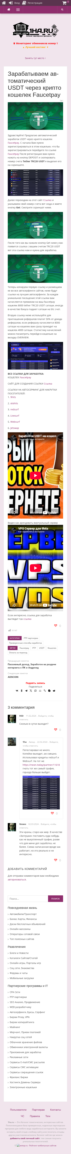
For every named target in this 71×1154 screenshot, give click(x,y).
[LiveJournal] (45, 691)
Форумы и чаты (19, 973)
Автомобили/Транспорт (23, 914)
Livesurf (14, 415)
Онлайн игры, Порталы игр (25, 963)
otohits (14, 403)
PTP (34, 648)
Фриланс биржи (19, 1077)
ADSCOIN (13, 677)
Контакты (55, 1109)
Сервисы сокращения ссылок (26, 1072)
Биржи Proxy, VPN (20, 1017)
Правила (35, 1116)
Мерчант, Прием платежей (25, 1032)
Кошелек (52, 648)
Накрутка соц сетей (21, 1037)
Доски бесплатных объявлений (27, 924)
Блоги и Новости (19, 953)
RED (21, 715)
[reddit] (54, 691)
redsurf (14, 409)
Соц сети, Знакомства (22, 968)
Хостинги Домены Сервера (25, 1082)
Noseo (22, 824)
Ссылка (47, 200)
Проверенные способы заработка (25, 642)
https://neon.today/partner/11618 (41, 764)
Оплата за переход (18, 652)
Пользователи (18, 1109)
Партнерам (38, 1109)
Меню (16, 9)
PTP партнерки (31, 638)
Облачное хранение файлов (26, 1042)
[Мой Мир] (40, 691)
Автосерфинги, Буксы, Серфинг (27, 1012)
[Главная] (3, 3)
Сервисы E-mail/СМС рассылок (27, 1062)
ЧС (22, 1116)
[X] (31, 691)
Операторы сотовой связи (25, 934)
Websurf (15, 421)
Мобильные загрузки (22, 978)
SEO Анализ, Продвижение (25, 1002)
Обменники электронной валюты (29, 1047)
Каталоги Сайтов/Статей (24, 958)
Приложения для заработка (25, 1052)
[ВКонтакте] (17, 691)
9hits (13, 397)
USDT (41, 648)
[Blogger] (49, 691)
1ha (25, 741)
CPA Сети (15, 992)
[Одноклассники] (22, 691)
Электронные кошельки (23, 1087)
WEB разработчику (20, 1007)
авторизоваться (17, 879)
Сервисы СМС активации (24, 1067)
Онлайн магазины (20, 929)
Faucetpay (13, 142)
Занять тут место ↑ (35, 58)
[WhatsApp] (35, 691)
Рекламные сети (19, 1057)
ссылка (27, 618)
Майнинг (15, 1027)
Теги (47, 1116)
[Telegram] (26, 691)
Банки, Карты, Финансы (23, 919)
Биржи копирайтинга (22, 1022)
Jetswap (14, 428)
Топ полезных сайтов (22, 939)
